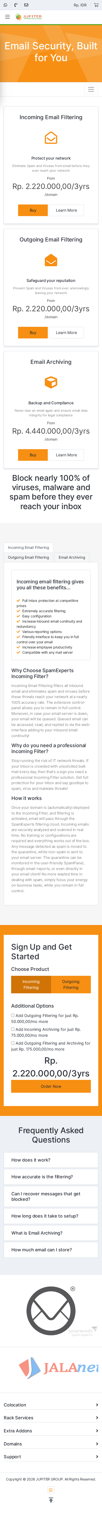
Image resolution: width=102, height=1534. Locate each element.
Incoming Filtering (31, 984)
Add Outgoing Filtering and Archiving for (50, 1046)
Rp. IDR (80, 5)
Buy (33, 210)
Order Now (51, 1086)
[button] (51, 1500)
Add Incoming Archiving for (46, 1032)
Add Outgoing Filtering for (44, 1018)
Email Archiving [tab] (72, 557)
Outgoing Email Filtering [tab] (28, 557)
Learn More (66, 210)
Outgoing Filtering (70, 984)
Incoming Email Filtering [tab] (28, 547)
